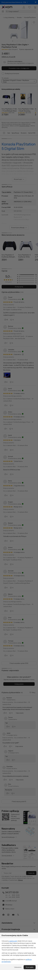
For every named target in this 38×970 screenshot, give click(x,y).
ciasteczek (13, 941)
